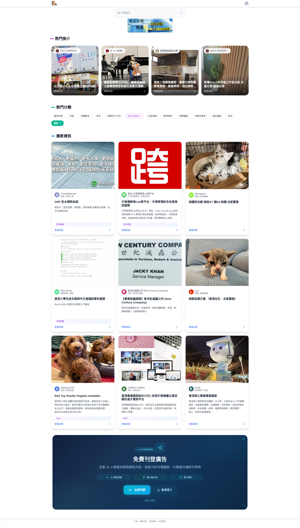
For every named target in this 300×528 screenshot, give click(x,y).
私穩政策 (162, 521)
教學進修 (167, 116)
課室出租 (58, 116)
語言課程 (216, 116)
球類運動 (183, 116)
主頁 (136, 521)
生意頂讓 (152, 116)
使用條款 (153, 521)
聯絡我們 (143, 521)
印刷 (72, 116)
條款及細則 (150, 500)
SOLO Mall (134, 116)
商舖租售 (85, 116)
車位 (98, 116)
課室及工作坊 (114, 116)
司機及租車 (200, 116)
